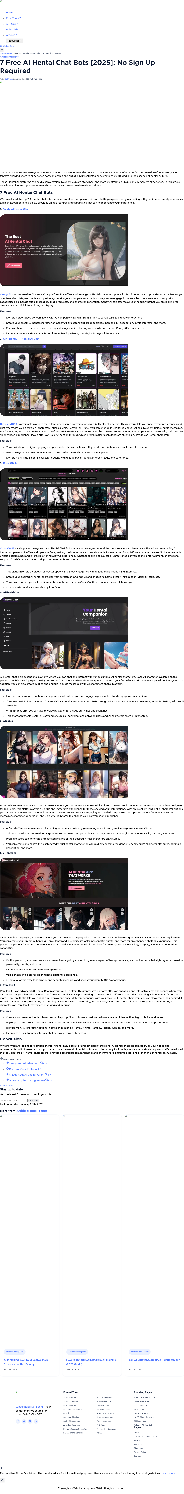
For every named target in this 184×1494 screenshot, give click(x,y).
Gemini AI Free (103, 1409)
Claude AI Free (103, 1405)
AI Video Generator (71, 1425)
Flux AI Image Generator (73, 1433)
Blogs (9, 53)
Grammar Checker (71, 1417)
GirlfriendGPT (8, 424)
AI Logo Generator (105, 1397)
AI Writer (67, 1413)
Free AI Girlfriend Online (144, 1397)
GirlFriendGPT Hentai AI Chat (21, 339)
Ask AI (99, 1433)
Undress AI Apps (141, 1413)
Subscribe (33, 1101)
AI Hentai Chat (140, 1421)
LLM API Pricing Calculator (145, 1436)
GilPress (9, 79)
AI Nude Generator (142, 1401)
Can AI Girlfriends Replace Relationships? (154, 1360)
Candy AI (5, 294)
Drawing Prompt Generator (75, 1429)
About (136, 1432)
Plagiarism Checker (105, 1421)
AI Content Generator (72, 1409)
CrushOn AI (7, 548)
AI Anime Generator (105, 1413)
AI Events (138, 1444)
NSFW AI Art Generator (144, 1417)
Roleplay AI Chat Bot (143, 1425)
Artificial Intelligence (9, 57)
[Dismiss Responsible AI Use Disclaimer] (2, 1480)
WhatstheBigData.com (29, 1407)
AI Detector (101, 1425)
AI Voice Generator (105, 1417)
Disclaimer (138, 1448)
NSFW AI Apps (140, 1405)
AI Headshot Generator (107, 1429)
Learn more (168, 1473)
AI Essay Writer (70, 1397)
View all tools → (7, 1086)
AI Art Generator (104, 1401)
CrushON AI (10, 463)
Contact (137, 1456)
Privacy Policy (140, 1452)
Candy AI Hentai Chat (16, 209)
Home (9, 12)
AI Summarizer (69, 1405)
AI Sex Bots (139, 1409)
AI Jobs (137, 1440)
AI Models (12, 29)
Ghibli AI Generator (71, 1421)
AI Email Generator (71, 1401)
